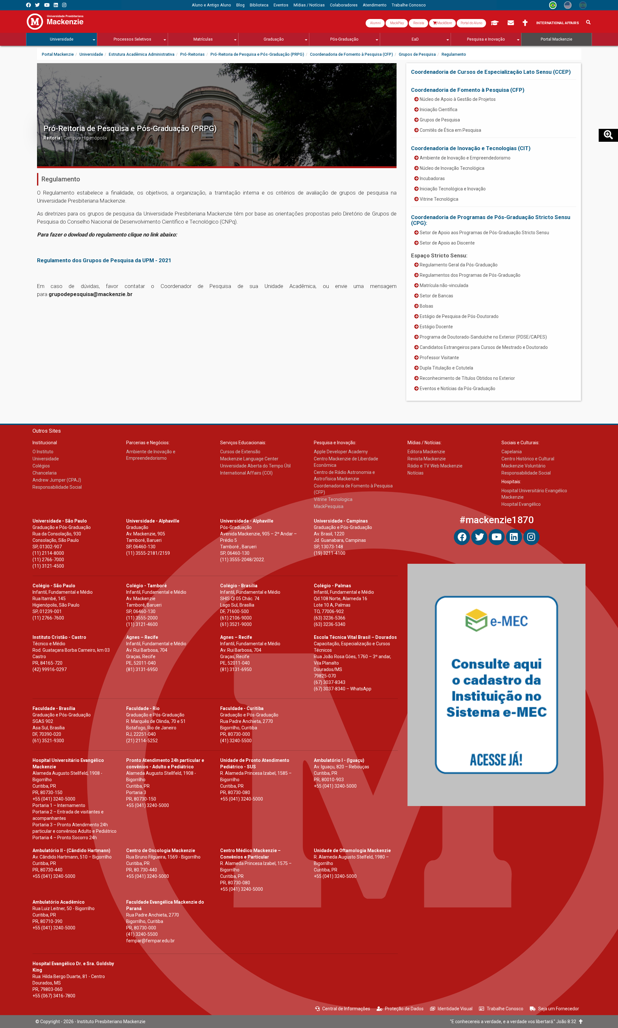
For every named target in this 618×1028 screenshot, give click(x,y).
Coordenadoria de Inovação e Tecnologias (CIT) (470, 148)
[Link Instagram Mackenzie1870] (64, 5)
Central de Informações (346, 1008)
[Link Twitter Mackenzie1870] (37, 5)
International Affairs (557, 23)
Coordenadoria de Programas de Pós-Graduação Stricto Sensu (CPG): (490, 220)
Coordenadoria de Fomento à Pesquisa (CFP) (467, 90)
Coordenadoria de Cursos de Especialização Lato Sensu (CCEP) (491, 72)
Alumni (375, 23)
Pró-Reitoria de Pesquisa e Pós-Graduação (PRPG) (130, 128)
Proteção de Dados (404, 1008)
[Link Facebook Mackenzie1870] (28, 5)
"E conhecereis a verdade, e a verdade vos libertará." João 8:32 (514, 1021)
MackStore (444, 23)
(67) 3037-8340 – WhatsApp (342, 688)
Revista (418, 23)
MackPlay (396, 23)
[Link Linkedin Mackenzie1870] (56, 5)
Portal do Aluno (471, 23)
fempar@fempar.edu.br (150, 940)
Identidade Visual (455, 1008)
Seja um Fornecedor (558, 1008)
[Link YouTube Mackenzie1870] (46, 5)
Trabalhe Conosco (505, 1008)
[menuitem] (211, 5)
